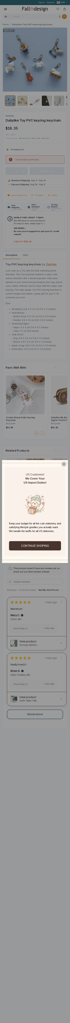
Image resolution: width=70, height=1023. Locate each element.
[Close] (64, 464)
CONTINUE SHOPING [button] (35, 545)
